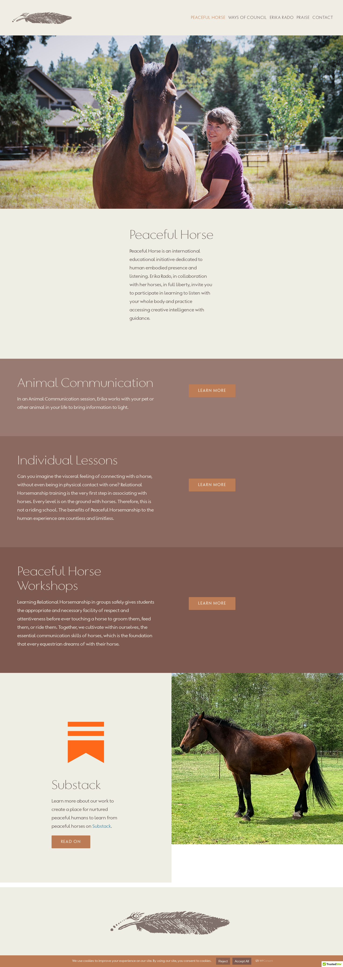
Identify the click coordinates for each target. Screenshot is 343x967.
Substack (101, 826)
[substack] (86, 709)
